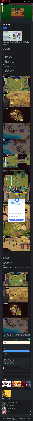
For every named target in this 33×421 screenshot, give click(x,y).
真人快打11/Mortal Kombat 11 (6, 398)
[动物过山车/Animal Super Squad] (4, 409)
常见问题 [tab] (10, 28)
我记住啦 (16, 219)
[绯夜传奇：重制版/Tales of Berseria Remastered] (26, 384)
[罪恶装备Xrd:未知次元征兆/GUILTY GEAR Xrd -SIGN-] (16, 384)
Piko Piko (7, 411)
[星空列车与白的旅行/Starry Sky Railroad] (4, 406)
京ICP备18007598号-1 (14, 419)
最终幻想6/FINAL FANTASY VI (6, 388)
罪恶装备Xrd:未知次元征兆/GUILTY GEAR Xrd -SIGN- (16, 389)
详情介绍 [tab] (5, 28)
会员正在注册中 (19, 419)
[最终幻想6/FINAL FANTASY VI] (6, 384)
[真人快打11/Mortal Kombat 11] (6, 393)
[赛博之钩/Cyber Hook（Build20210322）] (4, 403)
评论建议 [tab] (16, 28)
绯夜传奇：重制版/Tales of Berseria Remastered (26, 389)
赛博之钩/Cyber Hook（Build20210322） (12, 402)
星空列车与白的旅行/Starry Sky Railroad (11, 405)
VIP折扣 (17, 344)
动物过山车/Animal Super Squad (10, 408)
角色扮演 (9, 26)
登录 (28, 1)
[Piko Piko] (4, 412)
